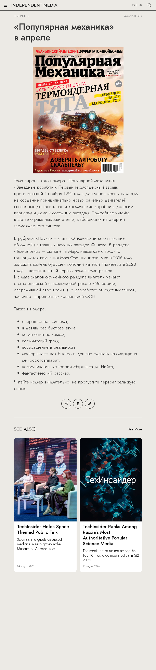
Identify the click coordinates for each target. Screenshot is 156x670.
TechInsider (21, 16)
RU (133, 5)
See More (135, 429)
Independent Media (34, 5)
